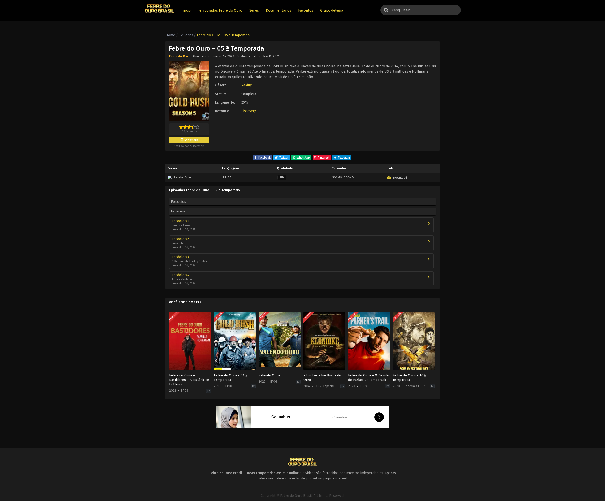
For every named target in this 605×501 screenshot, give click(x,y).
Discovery (248, 111)
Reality (246, 85)
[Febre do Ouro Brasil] (159, 12)
